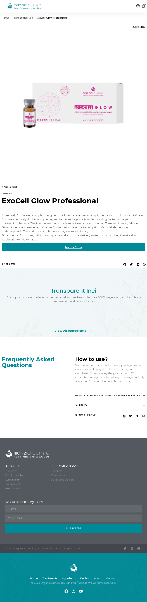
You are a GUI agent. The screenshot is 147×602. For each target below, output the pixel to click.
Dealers (85, 578)
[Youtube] (80, 591)
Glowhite (7, 193)
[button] (124, 264)
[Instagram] (73, 591)
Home (5, 18)
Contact (111, 578)
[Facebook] (66, 591)
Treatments (49, 578)
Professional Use (23, 18)
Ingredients (69, 578)
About (98, 578)
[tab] (73, 331)
